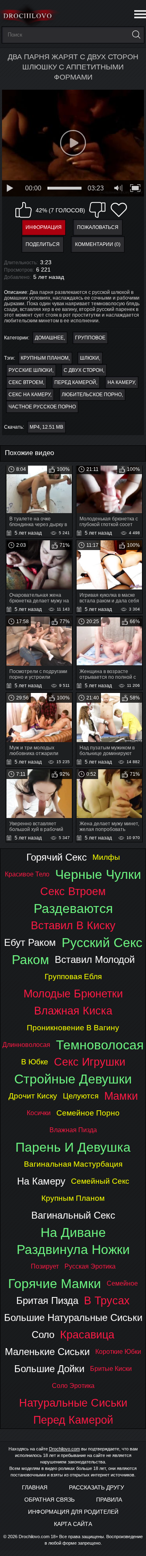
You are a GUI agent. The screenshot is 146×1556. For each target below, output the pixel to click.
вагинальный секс (73, 1215)
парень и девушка (73, 1147)
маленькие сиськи (47, 1351)
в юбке (34, 1061)
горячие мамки (54, 1283)
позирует (45, 1266)
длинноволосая (26, 1044)
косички (39, 1112)
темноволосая (100, 1044)
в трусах (107, 1300)
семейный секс (100, 1181)
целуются (81, 1096)
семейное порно (88, 1113)
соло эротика (73, 1385)
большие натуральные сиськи (73, 1317)
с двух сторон (83, 370)
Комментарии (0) (97, 244)
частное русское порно (42, 407)
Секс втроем (26, 382)
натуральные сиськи (73, 1402)
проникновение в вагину (73, 1027)
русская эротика (90, 1266)
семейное (122, 1283)
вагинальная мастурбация (73, 1164)
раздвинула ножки (73, 1249)
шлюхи (89, 358)
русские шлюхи (30, 370)
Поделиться (43, 244)
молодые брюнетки (73, 993)
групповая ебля (73, 976)
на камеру (121, 382)
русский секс (102, 942)
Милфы (106, 857)
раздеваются (73, 908)
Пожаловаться (97, 227)
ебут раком (30, 942)
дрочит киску (33, 1096)
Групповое (90, 338)
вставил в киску (73, 925)
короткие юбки (118, 1351)
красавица (87, 1334)
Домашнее (49, 338)
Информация (44, 227)
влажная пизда (73, 1130)
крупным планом (45, 358)
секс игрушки (89, 1061)
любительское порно (92, 394)
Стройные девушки (73, 1079)
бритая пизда (47, 1300)
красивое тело (27, 874)
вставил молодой (95, 959)
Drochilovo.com (64, 1448)
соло (43, 1334)
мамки (121, 1096)
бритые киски (111, 1368)
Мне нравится (23, 210)
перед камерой (75, 382)
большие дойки (49, 1368)
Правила (109, 1499)
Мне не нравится (97, 210)
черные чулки (98, 874)
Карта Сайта (73, 1524)
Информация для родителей (73, 1512)
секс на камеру (29, 394)
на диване (73, 1232)
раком (30, 959)
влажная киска (73, 1010)
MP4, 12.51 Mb (46, 427)
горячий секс (56, 857)
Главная (34, 1487)
